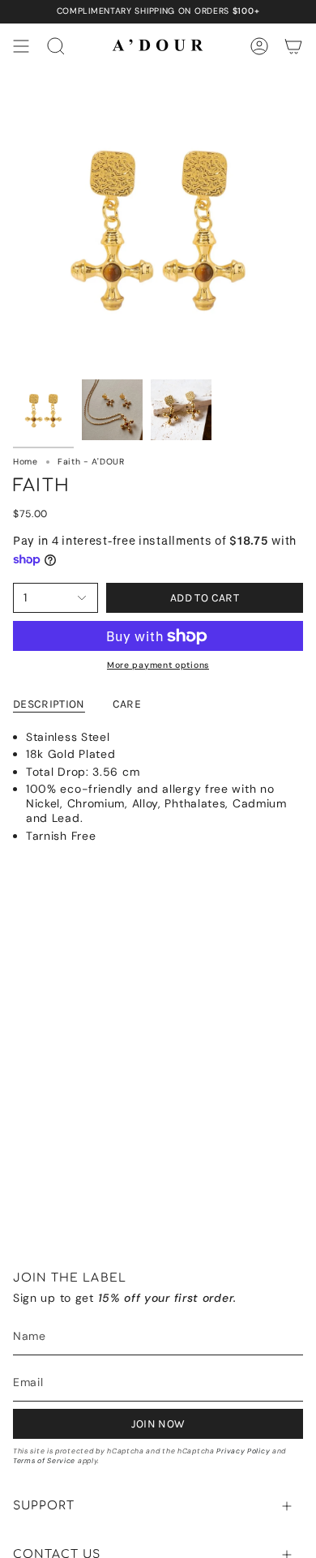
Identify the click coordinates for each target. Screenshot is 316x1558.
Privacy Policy (243, 1451)
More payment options (158, 665)
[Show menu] (21, 46)
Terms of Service (44, 1461)
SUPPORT (44, 1506)
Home (25, 461)
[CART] (293, 46)
